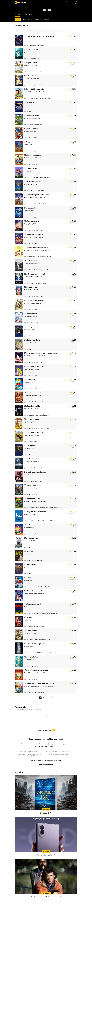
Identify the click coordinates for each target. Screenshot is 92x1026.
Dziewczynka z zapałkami (36, 644)
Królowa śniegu (32, 314)
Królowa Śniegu (32, 657)
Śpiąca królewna (33, 221)
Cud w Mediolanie (33, 340)
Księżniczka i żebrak (34, 393)
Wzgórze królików (32, 63)
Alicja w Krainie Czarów (35, 366)
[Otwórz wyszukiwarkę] (67, 2)
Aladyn (28, 142)
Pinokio (29, 578)
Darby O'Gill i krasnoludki (35, 89)
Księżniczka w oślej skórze (36, 472)
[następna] (51, 697)
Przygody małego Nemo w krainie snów (40, 36)
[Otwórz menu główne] (75, 2)
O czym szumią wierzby (35, 300)
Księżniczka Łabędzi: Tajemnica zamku (40, 683)
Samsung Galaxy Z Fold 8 (46, 855)
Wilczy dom (31, 551)
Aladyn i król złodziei (34, 591)
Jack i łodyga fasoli (32, 115)
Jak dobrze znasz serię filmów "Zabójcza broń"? (46, 897)
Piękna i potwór (32, 630)
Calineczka (31, 525)
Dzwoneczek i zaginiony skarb (37, 670)
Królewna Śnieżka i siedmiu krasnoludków (42, 353)
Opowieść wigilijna (33, 406)
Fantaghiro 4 (31, 564)
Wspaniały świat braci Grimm (37, 247)
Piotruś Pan (31, 380)
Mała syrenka (32, 287)
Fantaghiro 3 (31, 327)
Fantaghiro (30, 102)
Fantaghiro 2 (31, 446)
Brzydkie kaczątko (33, 419)
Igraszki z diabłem (32, 129)
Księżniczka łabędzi (34, 181)
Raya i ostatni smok (34, 485)
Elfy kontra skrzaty (33, 498)
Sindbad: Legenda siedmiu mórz (38, 195)
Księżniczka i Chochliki (35, 234)
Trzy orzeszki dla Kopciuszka (37, 512)
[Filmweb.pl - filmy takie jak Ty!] (20, 2)
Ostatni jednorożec (34, 155)
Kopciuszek (31, 208)
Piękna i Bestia (31, 76)
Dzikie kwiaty (32, 168)
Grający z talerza (32, 49)
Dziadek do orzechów (34, 604)
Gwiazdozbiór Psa (46, 813)
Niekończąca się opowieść (36, 274)
